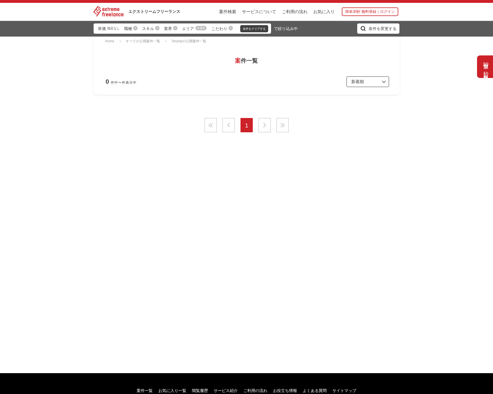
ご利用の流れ (295, 11)
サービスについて (259, 11)
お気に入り (324, 11)
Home (109, 41)
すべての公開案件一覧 (143, 41)
